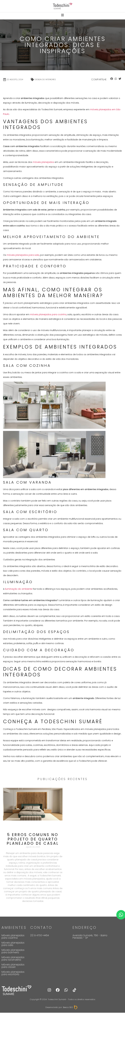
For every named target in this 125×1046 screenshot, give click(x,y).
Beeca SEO (68, 1007)
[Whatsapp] (66, 990)
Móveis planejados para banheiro (13, 951)
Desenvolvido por (53, 1007)
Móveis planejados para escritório (13, 973)
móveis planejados (43, 162)
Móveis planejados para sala (13, 944)
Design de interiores (45, 79)
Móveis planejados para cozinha (13, 937)
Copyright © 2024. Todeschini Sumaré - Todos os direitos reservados (62, 999)
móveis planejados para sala (23, 255)
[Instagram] (49, 990)
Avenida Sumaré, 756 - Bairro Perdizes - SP (90, 937)
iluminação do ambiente (18, 588)
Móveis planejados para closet (13, 966)
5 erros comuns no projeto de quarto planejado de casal (33, 839)
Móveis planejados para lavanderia (13, 958)
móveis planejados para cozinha (48, 314)
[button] (112, 79)
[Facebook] (57, 990)
